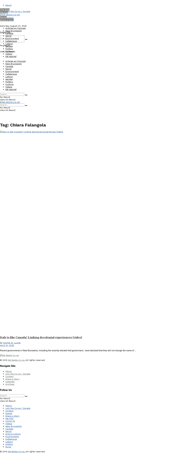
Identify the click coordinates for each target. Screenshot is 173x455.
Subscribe (5, 32)
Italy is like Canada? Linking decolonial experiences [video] (41, 337)
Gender (9, 46)
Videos (8, 54)
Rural (8, 447)
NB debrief (10, 56)
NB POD (4, 12)
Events (3, 17)
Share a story (7, 20)
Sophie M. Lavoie (12, 343)
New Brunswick (13, 30)
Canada (9, 33)
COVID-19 (10, 421)
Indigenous (11, 41)
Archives (9, 384)
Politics (9, 48)
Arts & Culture (13, 434)
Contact (9, 17)
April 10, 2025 (7, 345)
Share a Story (12, 379)
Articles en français (15, 28)
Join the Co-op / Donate (17, 11)
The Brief (5, 9)
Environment (12, 38)
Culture (9, 51)
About (8, 5)
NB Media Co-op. (17, 360)
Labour (9, 43)
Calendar (10, 381)
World (8, 36)
